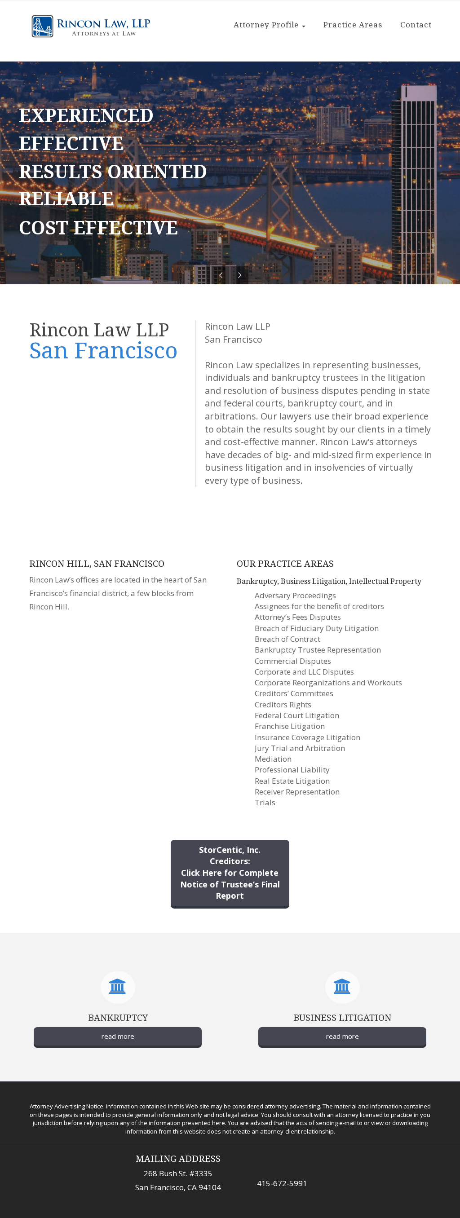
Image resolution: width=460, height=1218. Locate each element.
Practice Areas (352, 24)
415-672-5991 (282, 1183)
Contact (416, 24)
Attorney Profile (267, 24)
